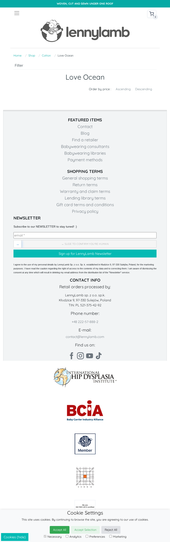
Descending (143, 89)
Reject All (111, 530)
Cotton (46, 55)
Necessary (54, 536)
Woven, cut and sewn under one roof (85, 3)
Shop (31, 55)
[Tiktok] (99, 356)
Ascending (123, 89)
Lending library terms (85, 198)
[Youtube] (89, 356)
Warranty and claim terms (85, 191)
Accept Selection (85, 530)
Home (17, 55)
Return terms (85, 184)
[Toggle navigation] (49, 13)
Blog (85, 133)
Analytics (75, 536)
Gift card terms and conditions (85, 204)
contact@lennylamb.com (85, 337)
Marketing (119, 536)
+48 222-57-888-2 (85, 322)
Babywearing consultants (85, 146)
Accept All (59, 530)
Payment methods (85, 159)
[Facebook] (71, 356)
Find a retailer (85, 139)
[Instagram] (80, 356)
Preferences (97, 536)
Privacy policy (85, 211)
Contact (85, 126)
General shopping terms (85, 178)
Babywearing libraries (85, 153)
